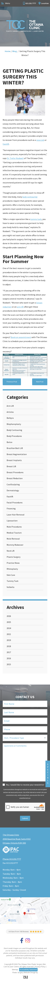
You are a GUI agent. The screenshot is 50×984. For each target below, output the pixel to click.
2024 (9, 628)
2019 (9, 640)
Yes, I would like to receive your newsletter (25, 785)
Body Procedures (14, 436)
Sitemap (15, 969)
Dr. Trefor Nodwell (15, 158)
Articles (10, 412)
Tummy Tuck (12, 581)
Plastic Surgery (13, 557)
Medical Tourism (14, 532)
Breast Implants (14, 460)
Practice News (13, 563)
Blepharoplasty (14, 424)
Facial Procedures (15, 502)
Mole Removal (13, 538)
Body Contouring (14, 430)
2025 (9, 622)
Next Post (39, 382)
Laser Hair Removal (15, 514)
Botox (9, 442)
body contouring (29, 196)
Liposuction (12, 520)
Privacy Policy (40, 967)
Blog (14, 51)
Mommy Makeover (15, 544)
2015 (9, 664)
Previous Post (12, 382)
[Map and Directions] (25, 910)
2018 (9, 646)
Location (45, 3)
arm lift (20, 306)
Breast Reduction (15, 478)
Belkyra (10, 418)
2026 (9, 616)
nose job (40, 140)
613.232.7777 (30, 3)
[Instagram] (27, 942)
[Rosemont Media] (25, 977)
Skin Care (11, 575)
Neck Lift (11, 550)
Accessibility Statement (28, 969)
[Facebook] (21, 942)
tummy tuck (35, 219)
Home (7, 51)
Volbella (10, 587)
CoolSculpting (13, 484)
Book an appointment (20, 337)
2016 (9, 658)
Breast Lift (11, 466)
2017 (9, 652)
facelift (6, 144)
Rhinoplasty (12, 569)
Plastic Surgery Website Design (23, 972)
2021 (9, 634)
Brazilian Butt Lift (15, 448)
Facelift (10, 496)
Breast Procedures (15, 472)
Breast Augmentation (17, 454)
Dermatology (13, 490)
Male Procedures (14, 526)
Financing (11, 508)
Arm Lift (10, 406)
